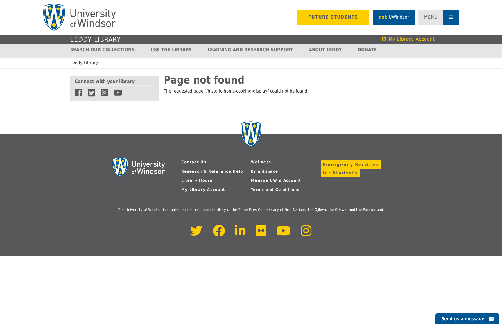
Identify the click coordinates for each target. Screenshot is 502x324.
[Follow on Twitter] (196, 234)
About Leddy (325, 50)
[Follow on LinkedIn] (240, 234)
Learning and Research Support (250, 50)
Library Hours (196, 180)
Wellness (261, 162)
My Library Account (412, 39)
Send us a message (462, 318)
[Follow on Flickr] (261, 234)
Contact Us (193, 162)
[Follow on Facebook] (219, 234)
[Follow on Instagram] (306, 234)
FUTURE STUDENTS (333, 17)
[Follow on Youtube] (283, 234)
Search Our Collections (102, 50)
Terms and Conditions (275, 189)
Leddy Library (95, 39)
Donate (367, 50)
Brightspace (264, 171)
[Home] (79, 17)
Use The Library (170, 50)
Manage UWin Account (276, 180)
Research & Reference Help (212, 171)
